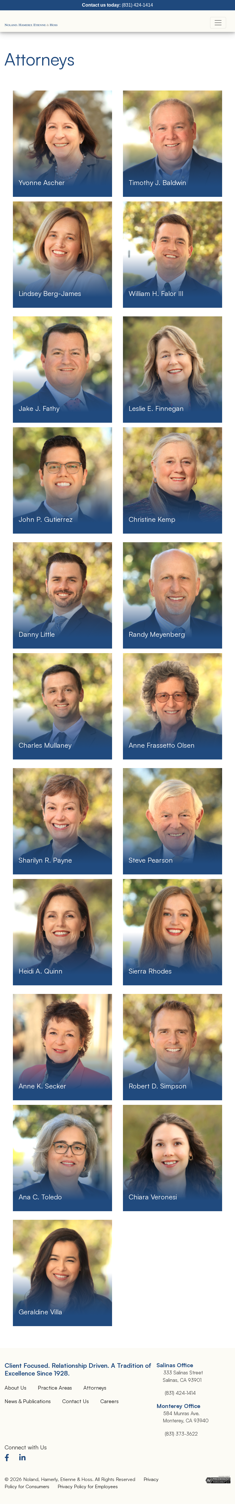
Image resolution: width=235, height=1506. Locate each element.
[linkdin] (23, 1458)
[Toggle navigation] (218, 22)
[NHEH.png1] (32, 23)
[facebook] (8, 1458)
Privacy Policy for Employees (88, 1486)
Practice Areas (55, 1387)
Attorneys (94, 1387)
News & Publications (28, 1401)
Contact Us (75, 1401)
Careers (109, 1401)
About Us (15, 1387)
